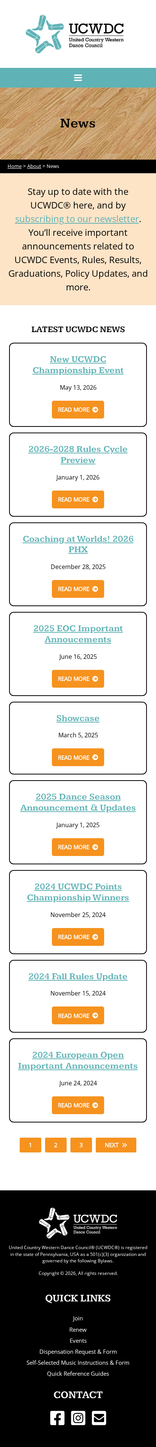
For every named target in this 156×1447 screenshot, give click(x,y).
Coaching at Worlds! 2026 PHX (78, 544)
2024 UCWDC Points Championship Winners (78, 892)
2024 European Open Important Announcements (78, 1060)
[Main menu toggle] (77, 77)
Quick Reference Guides (78, 1373)
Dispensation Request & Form (78, 1351)
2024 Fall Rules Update (78, 976)
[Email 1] (99, 1418)
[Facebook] (57, 1418)
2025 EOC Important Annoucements (78, 634)
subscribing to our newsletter (77, 218)
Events (78, 1340)
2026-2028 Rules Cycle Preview (78, 455)
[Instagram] (78, 1418)
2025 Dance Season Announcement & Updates (78, 802)
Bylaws (105, 1260)
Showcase (78, 718)
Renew (78, 1329)
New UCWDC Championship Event (78, 365)
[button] (78, 410)
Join (78, 1318)
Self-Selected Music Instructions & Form (78, 1362)
